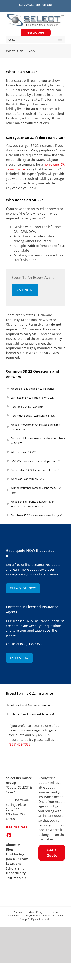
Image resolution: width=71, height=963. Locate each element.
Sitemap (18, 912)
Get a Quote (35, 32)
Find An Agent (17, 854)
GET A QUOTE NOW (23, 588)
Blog (9, 849)
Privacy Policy (35, 912)
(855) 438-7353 (44, 5)
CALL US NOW (19, 658)
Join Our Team (17, 859)
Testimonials (16, 878)
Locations (13, 863)
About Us (13, 845)
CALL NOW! (25, 290)
